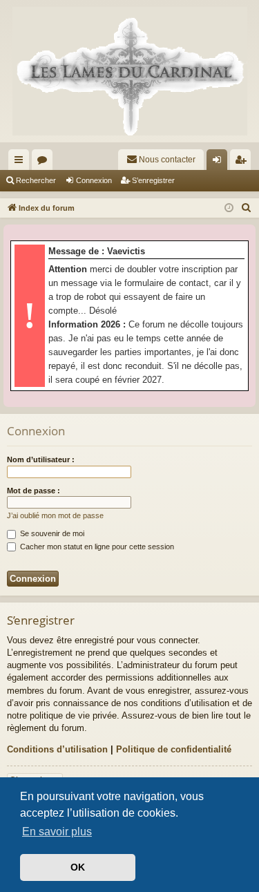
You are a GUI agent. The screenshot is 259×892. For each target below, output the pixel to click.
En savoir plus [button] (57, 831)
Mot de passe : (33, 490)
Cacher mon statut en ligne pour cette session (96, 546)
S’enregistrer (153, 180)
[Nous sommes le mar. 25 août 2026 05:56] (228, 208)
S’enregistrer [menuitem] (243, 162)
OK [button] (77, 867)
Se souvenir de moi (51, 533)
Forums (44, 162)
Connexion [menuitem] (219, 162)
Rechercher (36, 180)
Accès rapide (21, 162)
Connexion (94, 180)
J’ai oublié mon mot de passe (55, 515)
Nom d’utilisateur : (41, 459)
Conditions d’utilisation (57, 749)
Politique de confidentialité (173, 749)
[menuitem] (161, 159)
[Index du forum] (129, 71)
